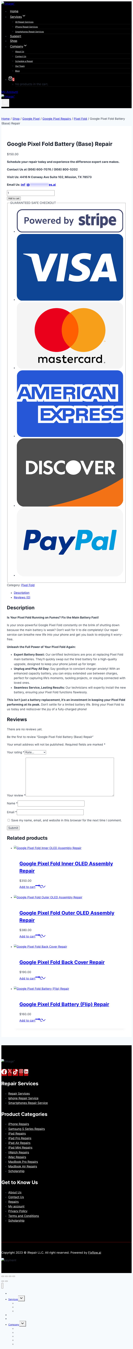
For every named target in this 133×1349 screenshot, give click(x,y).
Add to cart (13, 198)
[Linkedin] (26, 1072)
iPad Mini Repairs (20, 1147)
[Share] (10, 1276)
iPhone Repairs (18, 1124)
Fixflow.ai (94, 1252)
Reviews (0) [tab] (22, 597)
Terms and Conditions (23, 1216)
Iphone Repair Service (23, 1098)
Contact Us (20, 56)
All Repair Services (24, 22)
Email (12, 812)
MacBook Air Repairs (22, 1166)
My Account (9, 92)
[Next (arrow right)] (6, 1281)
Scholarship (16, 1171)
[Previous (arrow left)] (2, 1281)
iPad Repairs (17, 1133)
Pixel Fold (28, 585)
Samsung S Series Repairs (26, 1129)
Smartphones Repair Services (29, 31)
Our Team (20, 66)
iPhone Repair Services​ (26, 26)
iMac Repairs (17, 1157)
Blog (17, 71)
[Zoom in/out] (2, 1276)
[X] (10, 1072)
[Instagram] (21, 1072)
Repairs (13, 1201)
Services (13, 1299)
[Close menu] (2, 1286)
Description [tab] (21, 592)
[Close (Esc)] (13, 1276)
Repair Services (19, 1093)
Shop (13, 41)
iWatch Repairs (18, 1152)
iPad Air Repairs (19, 1143)
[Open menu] (5, 103)
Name (12, 803)
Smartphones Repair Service (28, 1103)
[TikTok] (15, 1072)
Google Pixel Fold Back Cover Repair (62, 962)
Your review (16, 795)
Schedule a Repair (24, 61)
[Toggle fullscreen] (6, 1276)
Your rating (15, 752)
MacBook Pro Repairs (23, 1161)
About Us (19, 51)
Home (14, 11)
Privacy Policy (17, 1211)
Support (15, 36)
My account (16, 1206)
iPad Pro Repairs (19, 1138)
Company (13, 1324)
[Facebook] (4, 1072)
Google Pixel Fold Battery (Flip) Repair (64, 1004)
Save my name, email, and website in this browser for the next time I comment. (66, 820)
